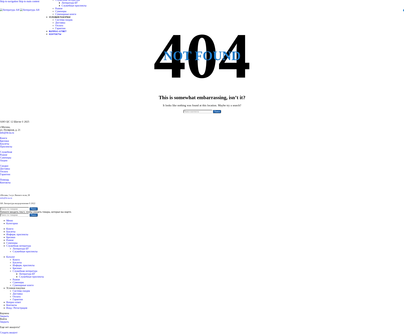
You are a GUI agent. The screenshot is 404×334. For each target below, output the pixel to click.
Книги (3, 138)
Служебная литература (25, 271)
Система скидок (64, 19)
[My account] (399, 10)
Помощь (4, 179)
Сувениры (60, 11)
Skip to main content (29, 1)
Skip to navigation (9, 1)
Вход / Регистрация (16, 308)
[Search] (395, 10)
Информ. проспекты (24, 265)
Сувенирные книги (65, 14)
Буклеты (4, 143)
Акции (3, 160)
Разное (58, 8)
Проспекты (6, 146)
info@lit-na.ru (7, 132)
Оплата (59, 25)
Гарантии (60, 28)
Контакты (5, 182)
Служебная (6, 152)
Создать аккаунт (9, 332)
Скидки (4, 165)
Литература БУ (70, 2)
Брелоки (4, 141)
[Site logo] (10, 10)
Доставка (60, 22)
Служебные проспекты (74, 5)
